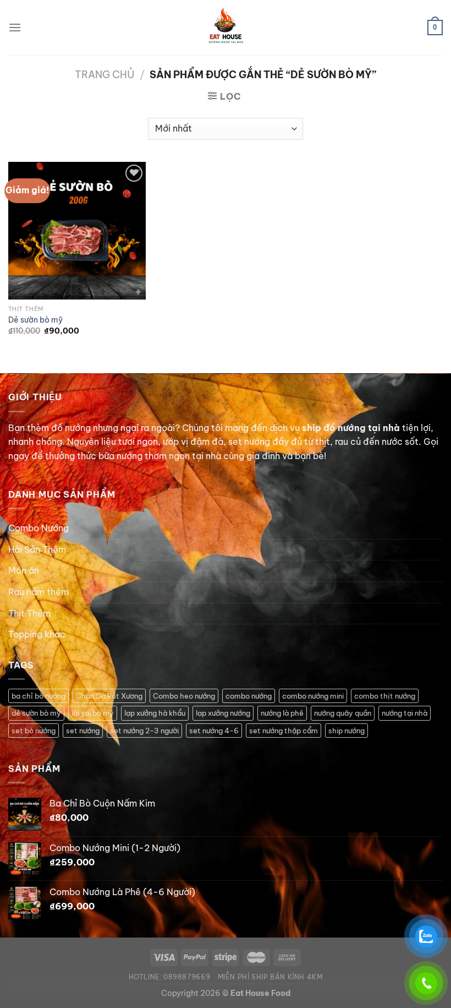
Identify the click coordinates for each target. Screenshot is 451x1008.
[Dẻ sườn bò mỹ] (77, 230)
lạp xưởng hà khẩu (154, 713)
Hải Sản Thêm (37, 549)
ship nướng (346, 730)
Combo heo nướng (184, 695)
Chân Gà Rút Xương (109, 695)
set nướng (83, 730)
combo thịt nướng (384, 695)
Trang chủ (104, 74)
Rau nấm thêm (38, 591)
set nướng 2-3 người (144, 730)
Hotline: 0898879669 (170, 977)
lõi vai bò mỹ (93, 713)
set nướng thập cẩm (283, 730)
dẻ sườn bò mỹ (36, 713)
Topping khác (36, 634)
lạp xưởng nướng (223, 713)
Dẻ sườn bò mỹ (35, 320)
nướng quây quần (342, 713)
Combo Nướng (38, 527)
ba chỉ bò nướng (38, 695)
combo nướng (249, 695)
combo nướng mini (313, 695)
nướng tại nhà (404, 713)
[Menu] (14, 27)
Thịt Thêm (29, 613)
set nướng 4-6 (214, 730)
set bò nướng (34, 730)
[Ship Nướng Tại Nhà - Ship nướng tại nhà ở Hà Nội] (225, 27)
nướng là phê (282, 713)
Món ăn (23, 570)
